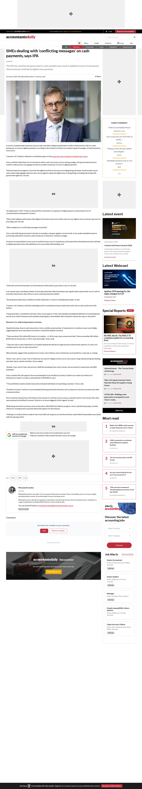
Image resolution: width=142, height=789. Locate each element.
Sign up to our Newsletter (72, 31)
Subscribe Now (53, 572)
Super (102, 47)
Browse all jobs (128, 554)
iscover (121, 43)
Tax (66, 47)
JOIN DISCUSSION (119, 134)
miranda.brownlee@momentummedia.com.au (56, 505)
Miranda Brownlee (27, 76)
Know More (23, 509)
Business (76, 47)
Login (110, 31)
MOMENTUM (22, 31)
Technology (89, 47)
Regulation (113, 47)
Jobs (131, 43)
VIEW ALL (119, 410)
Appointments (128, 47)
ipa (26, 478)
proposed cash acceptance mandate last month (69, 156)
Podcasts (108, 43)
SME (19, 478)
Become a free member (125, 31)
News (86, 43)
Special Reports (118, 311)
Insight (96, 43)
